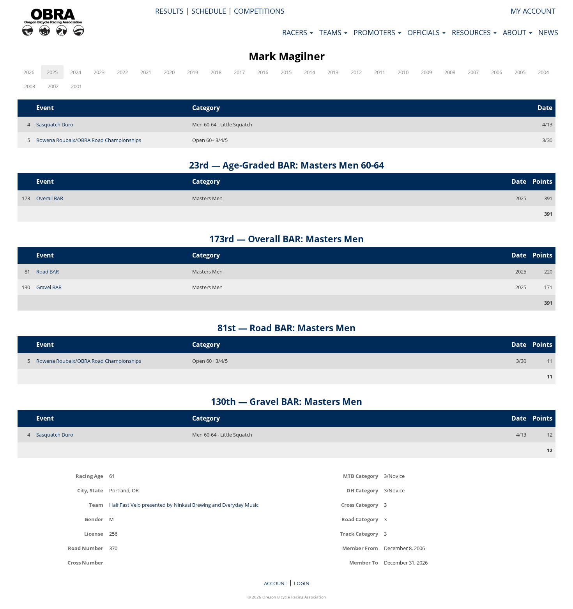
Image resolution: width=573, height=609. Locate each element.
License (93, 533)
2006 (496, 72)
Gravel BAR (49, 287)
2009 (426, 72)
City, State (90, 490)
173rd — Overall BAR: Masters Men (286, 239)
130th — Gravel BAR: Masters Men (286, 401)
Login (301, 583)
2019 (192, 72)
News (548, 32)
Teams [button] (331, 32)
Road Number (85, 548)
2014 (309, 72)
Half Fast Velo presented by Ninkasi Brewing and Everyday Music (183, 504)
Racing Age (89, 475)
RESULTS (169, 11)
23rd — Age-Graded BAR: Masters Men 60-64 (286, 165)
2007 (473, 72)
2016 (262, 72)
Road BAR (47, 271)
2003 (29, 86)
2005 (520, 72)
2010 (403, 72)
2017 (239, 72)
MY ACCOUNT (533, 11)
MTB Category (360, 475)
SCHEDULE (208, 11)
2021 (145, 72)
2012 (356, 72)
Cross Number (85, 562)
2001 (76, 86)
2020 (169, 72)
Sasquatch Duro (54, 124)
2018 (215, 72)
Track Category (359, 533)
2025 (52, 72)
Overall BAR (49, 198)
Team (96, 504)
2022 (122, 72)
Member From (360, 548)
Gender (94, 519)
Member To (363, 562)
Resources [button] (472, 32)
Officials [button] (424, 32)
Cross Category (359, 504)
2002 (53, 86)
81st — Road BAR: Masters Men (286, 327)
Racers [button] (295, 32)
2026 (28, 72)
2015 (286, 72)
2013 (332, 72)
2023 (99, 72)
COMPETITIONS (259, 11)
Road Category (359, 519)
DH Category (362, 490)
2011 (379, 72)
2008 (449, 72)
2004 (543, 72)
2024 (75, 72)
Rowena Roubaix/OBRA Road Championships (88, 140)
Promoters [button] (375, 32)
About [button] (515, 32)
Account (275, 583)
